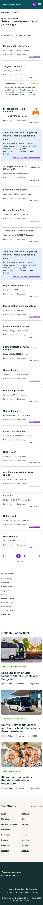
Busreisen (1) (6, 35)
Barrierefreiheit (31, 889)
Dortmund (5, 835)
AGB (26, 892)
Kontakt (11, 889)
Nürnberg (26, 845)
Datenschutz (19, 889)
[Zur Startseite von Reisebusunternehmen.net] (11, 4)
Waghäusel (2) (7, 590)
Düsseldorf (6, 829)
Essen (24, 835)
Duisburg (5, 851)
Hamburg (25, 814)
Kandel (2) (5, 594)
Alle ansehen (36, 806)
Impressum (34, 892)
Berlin (3, 814)
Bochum (25, 851)
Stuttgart (25, 824)
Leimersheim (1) (7, 598)
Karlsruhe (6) (6, 579)
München (5, 819)
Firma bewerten (34, 57)
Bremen (4, 840)
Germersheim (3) (8, 587)
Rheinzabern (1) (7, 602)
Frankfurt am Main (9, 824)
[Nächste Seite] (39, 556)
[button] (34, 4)
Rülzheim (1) (6, 606)
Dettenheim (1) (7, 614)
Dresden (25, 840)
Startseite (5, 12)
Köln (23, 819)
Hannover (5, 845)
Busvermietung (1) (23, 35)
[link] (21, 52)
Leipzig (25, 829)
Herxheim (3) (6, 583)
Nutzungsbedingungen (15, 892)
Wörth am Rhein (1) (9, 610)
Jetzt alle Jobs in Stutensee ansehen (26, 158)
